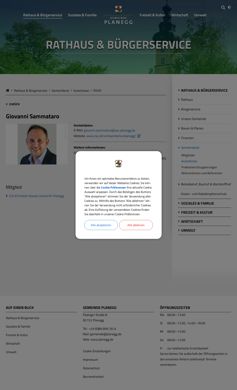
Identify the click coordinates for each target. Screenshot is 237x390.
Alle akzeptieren (101, 225)
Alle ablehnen (136, 225)
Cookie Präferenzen (113, 187)
